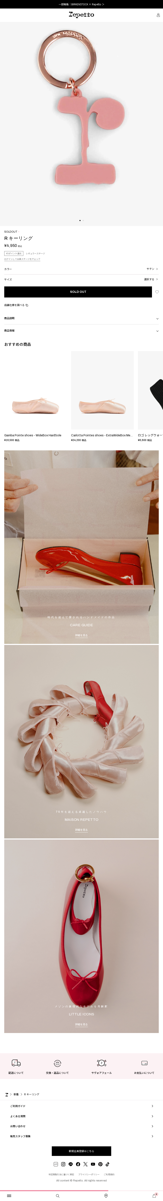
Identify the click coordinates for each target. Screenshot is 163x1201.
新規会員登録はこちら (81, 1151)
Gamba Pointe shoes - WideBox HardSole (32, 435)
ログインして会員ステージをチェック (22, 258)
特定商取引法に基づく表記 (61, 1174)
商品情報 (9, 330)
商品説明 (9, 318)
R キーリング (31, 1094)
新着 (16, 1094)
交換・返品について (57, 1072)
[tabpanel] (81, 124)
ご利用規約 (109, 1174)
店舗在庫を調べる (14, 305)
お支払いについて (144, 1072)
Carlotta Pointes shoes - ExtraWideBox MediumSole (107, 435)
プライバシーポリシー (89, 1174)
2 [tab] (83, 224)
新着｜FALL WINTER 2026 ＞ (81, 4)
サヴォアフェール (101, 1072)
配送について (16, 1072)
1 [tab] (80, 224)
